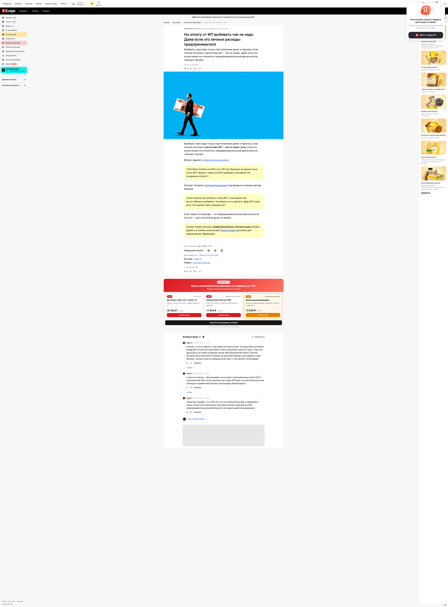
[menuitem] (14, 17)
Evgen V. (189, 343)
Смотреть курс (184, 315)
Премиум (23, 11)
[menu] (15, 44)
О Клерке (45, 11)
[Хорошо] (208, 250)
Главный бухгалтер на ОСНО (218, 300)
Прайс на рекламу (8, 601)
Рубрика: (188, 263)
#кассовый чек (190, 255)
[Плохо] (221, 250)
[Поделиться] (200, 68)
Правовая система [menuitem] (9, 79)
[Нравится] (191, 68)
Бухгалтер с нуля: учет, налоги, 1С (182, 300)
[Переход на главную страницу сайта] (8, 11)
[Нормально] (215, 250)
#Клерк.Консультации (208, 255)
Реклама (20, 601)
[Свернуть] (445, 605)
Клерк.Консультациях (216, 160)
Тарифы (35, 11)
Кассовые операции (208, 29)
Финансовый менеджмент (258, 300)
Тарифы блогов (7, 604)
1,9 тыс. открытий (191, 267)
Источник (188, 259)
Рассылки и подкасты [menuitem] (10, 85)
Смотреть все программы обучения (224, 323)
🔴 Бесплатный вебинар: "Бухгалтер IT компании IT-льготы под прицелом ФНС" (223, 17)
